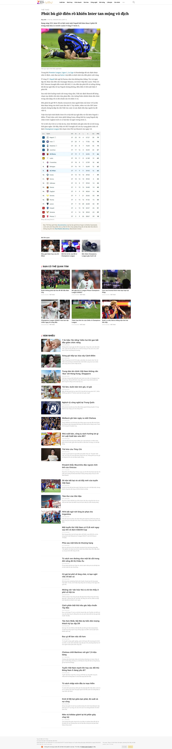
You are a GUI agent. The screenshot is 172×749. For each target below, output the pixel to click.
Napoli (52, 79)
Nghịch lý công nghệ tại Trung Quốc (78, 402)
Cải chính (117, 2)
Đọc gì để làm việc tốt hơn (74, 637)
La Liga (70, 72)
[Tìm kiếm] (133, 2)
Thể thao (45, 10)
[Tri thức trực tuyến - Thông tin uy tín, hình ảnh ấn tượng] (45, 2)
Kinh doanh (78, 2)
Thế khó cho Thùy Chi (72, 449)
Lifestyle (109, 2)
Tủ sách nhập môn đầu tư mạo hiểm (78, 683)
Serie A (63, 75)
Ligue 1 (64, 72)
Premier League (55, 72)
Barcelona (66, 229)
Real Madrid (58, 229)
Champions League (52, 129)
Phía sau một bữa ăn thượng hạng (77, 543)
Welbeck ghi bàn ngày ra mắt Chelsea (79, 418)
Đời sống (102, 2)
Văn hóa (86, 2)
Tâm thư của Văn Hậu (72, 496)
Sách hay (69, 2)
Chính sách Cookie (86, 746)
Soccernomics (62, 225)
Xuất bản (62, 2)
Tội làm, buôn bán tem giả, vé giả (77, 387)
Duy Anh (43, 19)
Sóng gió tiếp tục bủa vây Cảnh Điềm (78, 356)
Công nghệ (94, 2)
